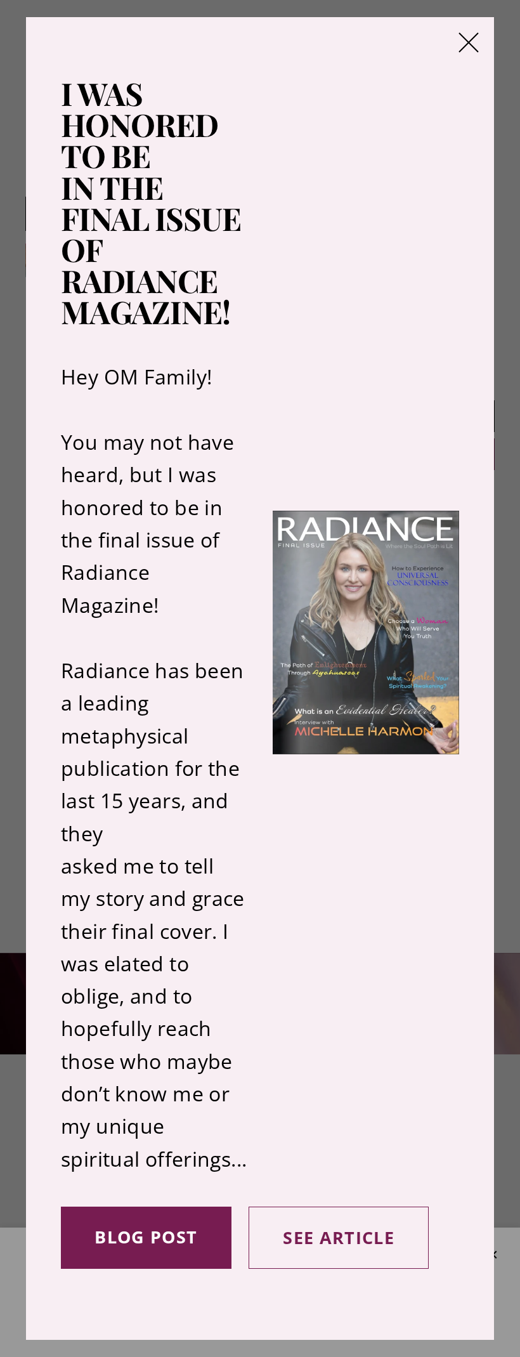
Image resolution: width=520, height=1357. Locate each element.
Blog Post (145, 1237)
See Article (338, 1237)
